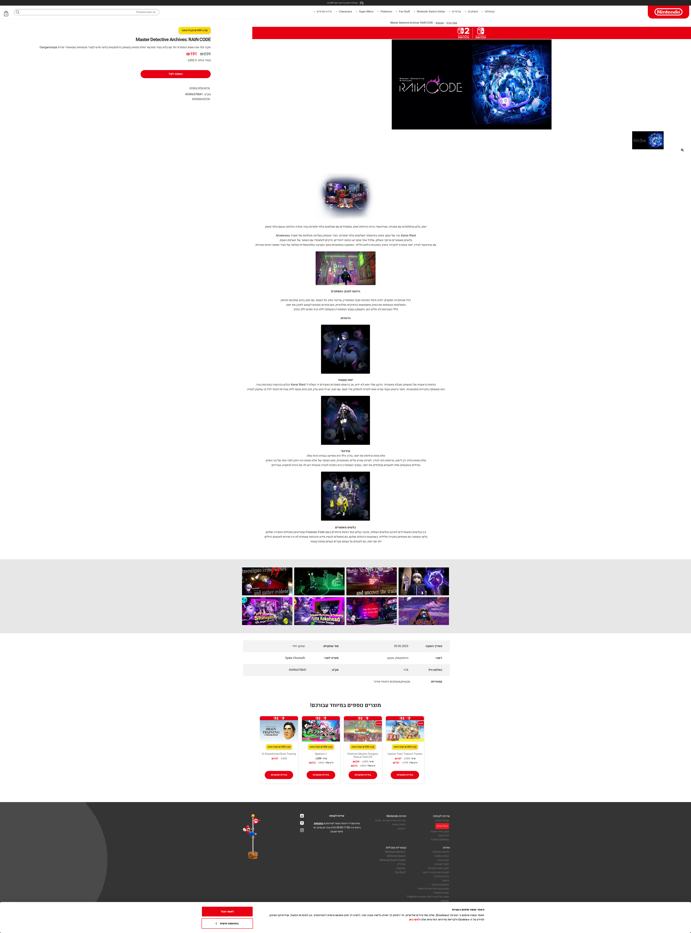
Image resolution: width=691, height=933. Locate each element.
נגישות (445, 880)
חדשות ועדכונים (441, 852)
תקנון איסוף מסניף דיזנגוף (436, 872)
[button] (682, 150)
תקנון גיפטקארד (441, 893)
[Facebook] (302, 823)
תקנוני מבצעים (441, 864)
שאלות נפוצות (442, 856)
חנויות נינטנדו (398, 824)
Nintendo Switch (396, 856)
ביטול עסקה (442, 826)
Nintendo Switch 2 (395, 852)
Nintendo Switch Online (392, 860)
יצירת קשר (443, 835)
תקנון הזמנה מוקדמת (438, 868)
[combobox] (86, 12)
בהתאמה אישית (229, 923)
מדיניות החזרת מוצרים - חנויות (390, 820)
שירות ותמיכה (442, 820)
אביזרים (401, 864)
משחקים (401, 868)
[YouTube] (302, 816)
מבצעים (440, 23)
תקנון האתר (443, 860)
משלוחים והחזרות (440, 840)
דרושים (401, 829)
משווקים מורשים (440, 885)
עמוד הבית (451, 23)
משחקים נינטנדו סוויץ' (387, 681)
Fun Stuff (400, 872)
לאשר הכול (227, 911)
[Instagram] (302, 830)
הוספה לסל (176, 74)
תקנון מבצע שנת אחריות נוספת (433, 889)
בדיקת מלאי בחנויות (199, 88)
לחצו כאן (414, 919)
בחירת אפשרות (405, 775)
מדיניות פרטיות (441, 876)
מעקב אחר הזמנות (440, 831)
